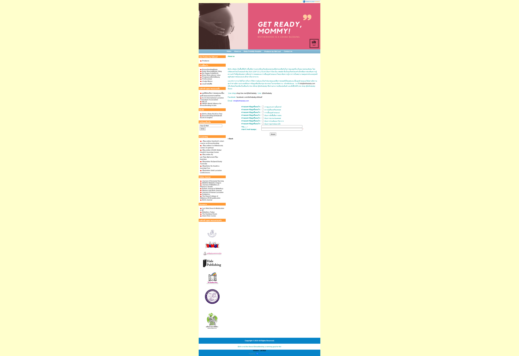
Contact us (288, 51)
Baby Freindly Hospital (252, 51)
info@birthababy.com (307, 84)
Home (229, 51)
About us (237, 51)
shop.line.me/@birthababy (246, 93)
